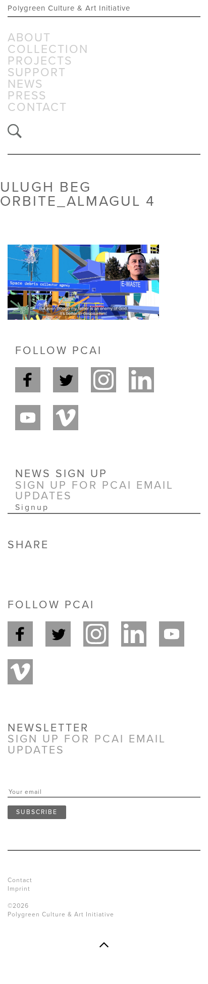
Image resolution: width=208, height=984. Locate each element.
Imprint (19, 888)
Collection (48, 49)
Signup (32, 507)
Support (37, 73)
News (25, 84)
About (29, 38)
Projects (40, 61)
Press (27, 96)
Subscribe (37, 812)
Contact (37, 107)
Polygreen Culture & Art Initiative (69, 8)
